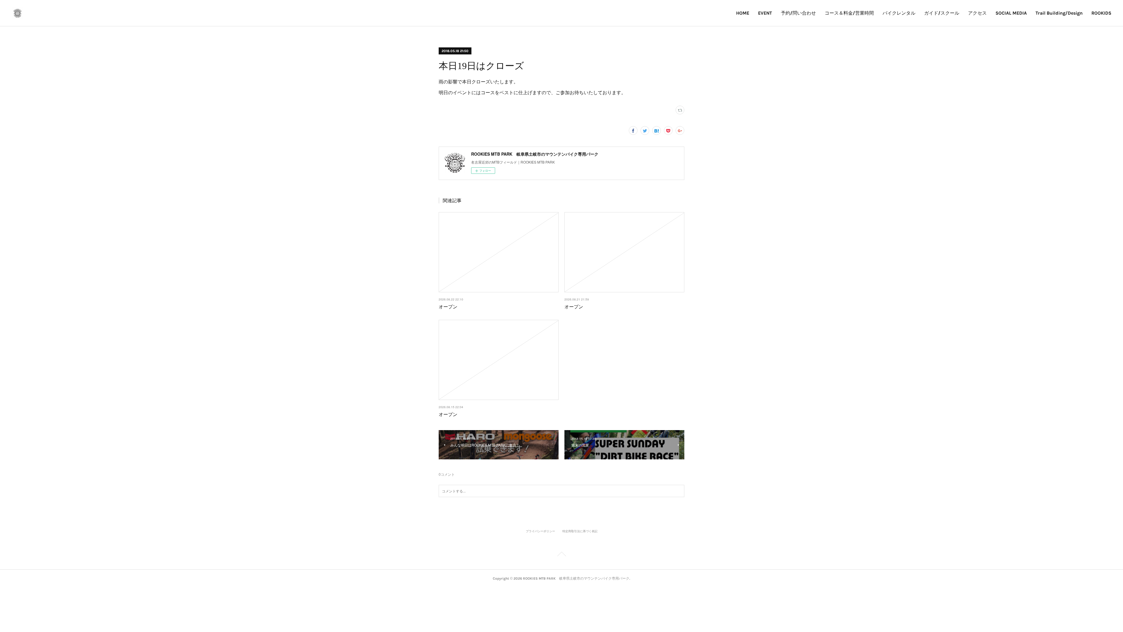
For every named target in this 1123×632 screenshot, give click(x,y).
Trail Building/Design (1059, 13)
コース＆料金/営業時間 (849, 13)
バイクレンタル (899, 13)
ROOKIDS (1101, 13)
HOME (742, 13)
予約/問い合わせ (798, 13)
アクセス (977, 13)
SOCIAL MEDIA (1011, 13)
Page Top (561, 555)
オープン (448, 306)
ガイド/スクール (941, 13)
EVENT (765, 13)
